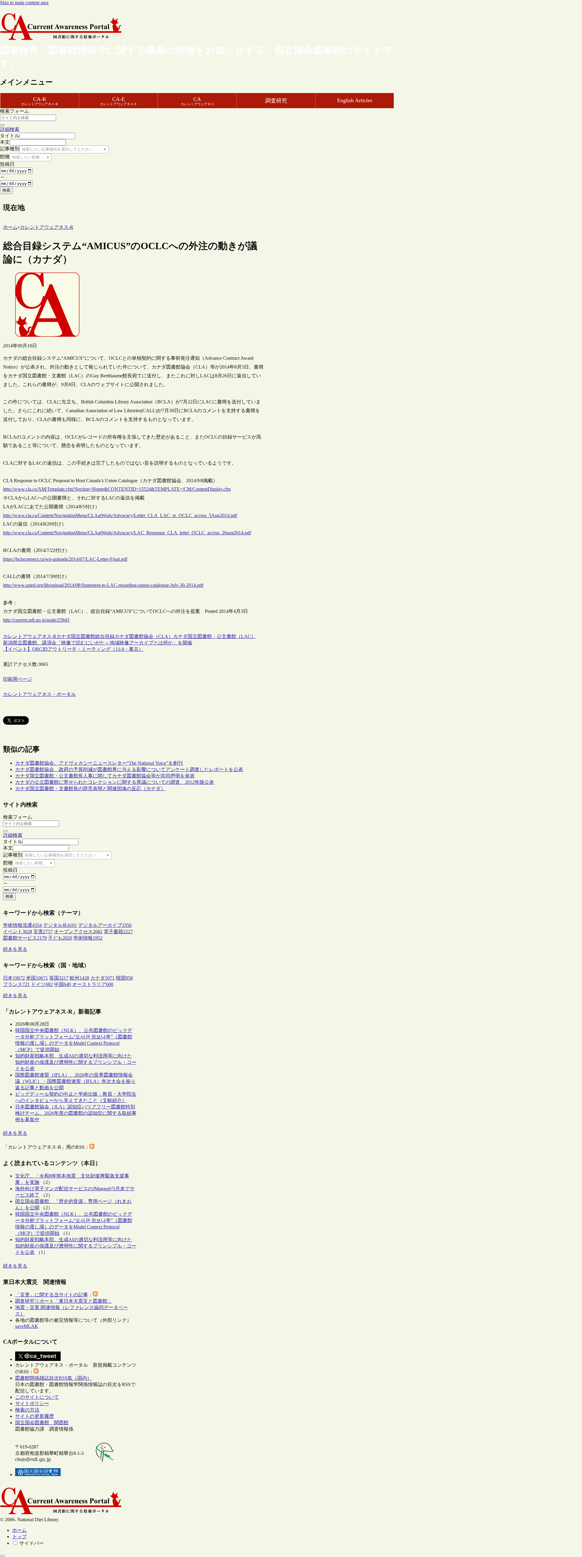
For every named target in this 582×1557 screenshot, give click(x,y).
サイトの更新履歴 (34, 1416)
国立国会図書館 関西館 (42, 1422)
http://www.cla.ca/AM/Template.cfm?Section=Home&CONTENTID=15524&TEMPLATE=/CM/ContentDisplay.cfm (117, 489)
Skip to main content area (24, 2)
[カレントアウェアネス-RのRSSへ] (91, 1147)
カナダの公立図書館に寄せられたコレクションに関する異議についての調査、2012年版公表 (114, 782)
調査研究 (276, 101)
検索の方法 (27, 1409)
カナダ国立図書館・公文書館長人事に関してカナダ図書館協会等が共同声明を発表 (105, 775)
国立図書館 (83, 636)
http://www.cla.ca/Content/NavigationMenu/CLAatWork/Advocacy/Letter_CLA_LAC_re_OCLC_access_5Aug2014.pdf (120, 515)
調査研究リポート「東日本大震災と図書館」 (63, 1301)
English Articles (354, 100)
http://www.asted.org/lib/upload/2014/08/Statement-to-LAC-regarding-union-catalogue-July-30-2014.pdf (103, 585)
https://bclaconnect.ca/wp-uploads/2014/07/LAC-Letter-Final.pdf (65, 559)
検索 (6, 190)
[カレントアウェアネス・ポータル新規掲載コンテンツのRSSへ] (36, 1371)
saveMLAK (26, 1326)
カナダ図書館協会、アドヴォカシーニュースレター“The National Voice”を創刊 (99, 763)
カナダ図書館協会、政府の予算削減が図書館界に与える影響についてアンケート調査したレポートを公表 (129, 769)
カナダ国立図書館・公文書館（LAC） (214, 636)
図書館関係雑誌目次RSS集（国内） (53, 1378)
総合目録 (105, 636)
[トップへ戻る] (2, 1556)
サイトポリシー (32, 1403)
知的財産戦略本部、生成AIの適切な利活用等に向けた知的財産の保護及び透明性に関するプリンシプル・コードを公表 (75, 1062)
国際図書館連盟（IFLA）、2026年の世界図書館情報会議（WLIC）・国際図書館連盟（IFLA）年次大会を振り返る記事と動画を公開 (75, 1081)
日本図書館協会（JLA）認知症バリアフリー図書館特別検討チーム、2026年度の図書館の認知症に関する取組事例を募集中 (75, 1113)
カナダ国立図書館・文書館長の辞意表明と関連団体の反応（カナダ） (90, 788)
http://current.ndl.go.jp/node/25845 (36, 620)
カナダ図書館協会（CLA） (144, 636)
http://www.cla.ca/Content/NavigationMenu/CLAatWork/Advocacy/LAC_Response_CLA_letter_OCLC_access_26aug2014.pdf (127, 532)
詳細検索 (9, 129)
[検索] (2, 125)
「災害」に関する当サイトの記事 (51, 1294)
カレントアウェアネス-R (29, 636)
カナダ (63, 636)
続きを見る (15, 949)
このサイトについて (37, 1397)
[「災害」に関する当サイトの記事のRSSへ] (95, 1294)
